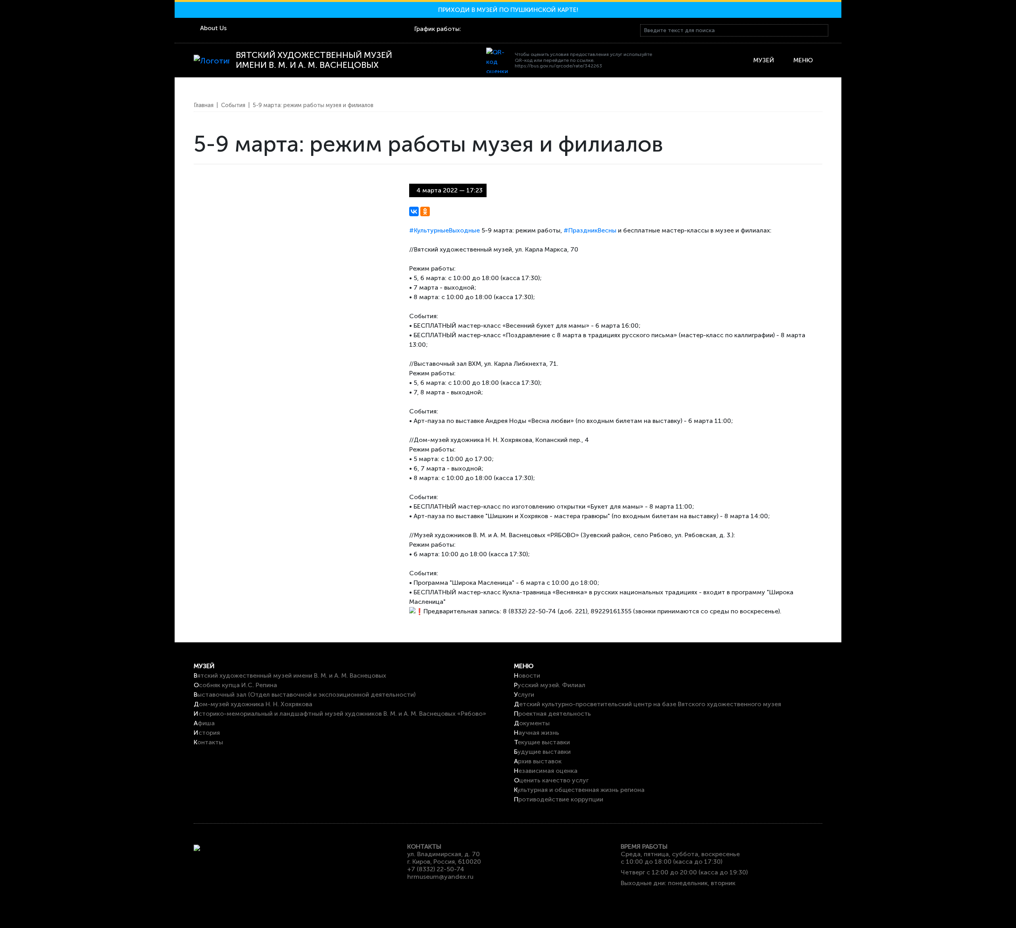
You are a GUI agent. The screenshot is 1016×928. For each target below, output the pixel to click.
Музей (765, 60)
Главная (204, 105)
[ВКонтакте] (414, 211)
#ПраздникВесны (590, 230)
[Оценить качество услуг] (499, 60)
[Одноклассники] (425, 211)
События (233, 105)
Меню (803, 60)
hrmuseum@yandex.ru (440, 876)
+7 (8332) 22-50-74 (435, 869)
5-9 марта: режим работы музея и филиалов (313, 105)
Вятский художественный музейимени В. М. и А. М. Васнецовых (314, 60)
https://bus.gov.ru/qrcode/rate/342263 (558, 66)
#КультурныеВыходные (444, 230)
